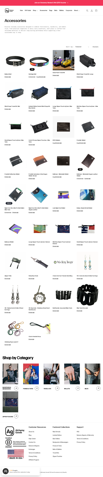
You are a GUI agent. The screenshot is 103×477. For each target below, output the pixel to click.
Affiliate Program (34, 460)
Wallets (67, 389)
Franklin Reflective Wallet (12, 174)
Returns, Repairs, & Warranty (85, 435)
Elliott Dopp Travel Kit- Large (85, 74)
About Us (31, 432)
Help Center (32, 439)
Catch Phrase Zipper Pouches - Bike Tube (39, 141)
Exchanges (32, 449)
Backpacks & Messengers (7, 388)
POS (50, 472)
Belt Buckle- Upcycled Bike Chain (62, 308)
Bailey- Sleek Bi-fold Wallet (84, 208)
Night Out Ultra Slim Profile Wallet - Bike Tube (15, 209)
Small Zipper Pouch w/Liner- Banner (87, 242)
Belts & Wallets (57, 449)
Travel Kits (47, 389)
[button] (87, 10)
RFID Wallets (56, 140)
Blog (30, 435)
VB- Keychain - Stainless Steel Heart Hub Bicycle (39, 309)
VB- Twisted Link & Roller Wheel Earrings (14, 309)
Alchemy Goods (45, 472)
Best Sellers (56, 439)
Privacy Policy (33, 456)
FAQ (78, 432)
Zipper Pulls (8, 276)
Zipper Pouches (8, 417)
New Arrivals (56, 432)
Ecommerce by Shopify (60, 472)
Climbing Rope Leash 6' (11, 342)
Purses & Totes (28, 389)
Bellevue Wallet (9, 242)
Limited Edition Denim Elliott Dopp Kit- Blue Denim (39, 107)
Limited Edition (57, 435)
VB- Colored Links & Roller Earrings (87, 276)
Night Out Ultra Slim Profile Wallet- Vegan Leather (39, 209)
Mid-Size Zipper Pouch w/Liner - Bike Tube (87, 107)
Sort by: (70, 47)
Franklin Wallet (81, 140)
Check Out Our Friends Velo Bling (62, 276)
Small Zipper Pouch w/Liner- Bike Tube (14, 141)
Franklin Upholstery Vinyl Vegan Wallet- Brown (38, 175)
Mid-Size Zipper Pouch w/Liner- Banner (62, 242)
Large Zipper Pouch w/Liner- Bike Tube (62, 107)
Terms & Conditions (34, 453)
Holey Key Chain (33, 276)
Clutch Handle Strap (35, 336)
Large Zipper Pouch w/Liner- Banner (39, 242)
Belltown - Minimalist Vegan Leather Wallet (87, 175)
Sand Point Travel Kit (59, 72)
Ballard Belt (8, 74)
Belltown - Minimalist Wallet (60, 174)
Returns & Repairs (34, 446)
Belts (86, 389)
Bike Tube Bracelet (82, 308)
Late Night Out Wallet (59, 208)
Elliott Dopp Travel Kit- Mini (12, 106)
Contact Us (32, 442)
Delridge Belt (32, 74)
